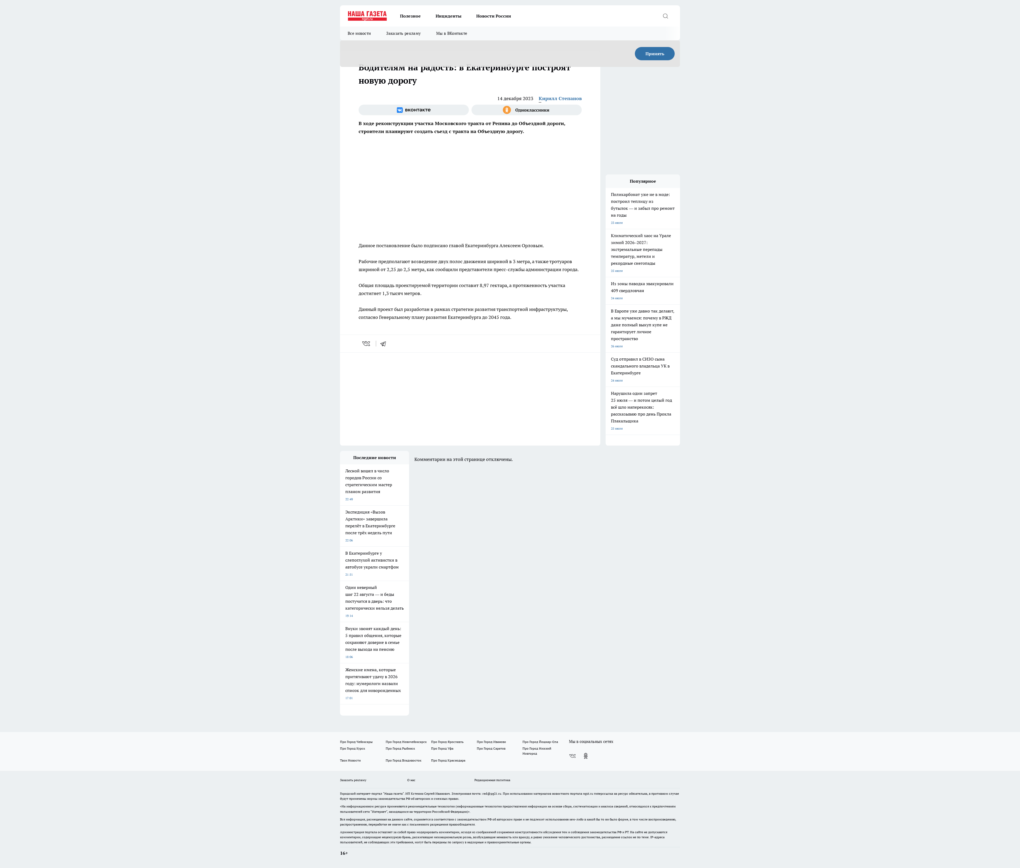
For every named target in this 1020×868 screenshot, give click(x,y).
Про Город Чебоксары (356, 742)
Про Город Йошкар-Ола (540, 742)
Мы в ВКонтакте (451, 33)
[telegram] (385, 343)
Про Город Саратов (491, 748)
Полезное (410, 16)
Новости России (493, 16)
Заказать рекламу (403, 33)
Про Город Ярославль (447, 742)
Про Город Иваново (491, 742)
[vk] (366, 343)
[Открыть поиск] (665, 16)
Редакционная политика (492, 780)
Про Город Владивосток (403, 760)
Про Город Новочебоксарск (406, 742)
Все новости (359, 33)
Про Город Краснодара (448, 760)
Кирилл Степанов (560, 98)
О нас (411, 780)
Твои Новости (350, 760)
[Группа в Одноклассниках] (526, 110)
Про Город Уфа (442, 748)
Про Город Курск (352, 748)
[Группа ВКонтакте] (414, 110)
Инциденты (448, 16)
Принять (654, 53)
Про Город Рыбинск (400, 748)
